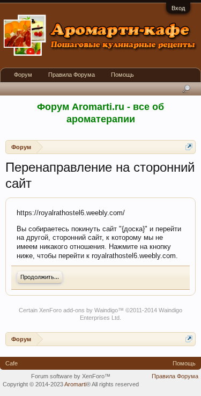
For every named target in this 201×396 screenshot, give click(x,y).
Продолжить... (39, 277)
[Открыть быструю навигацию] (188, 146)
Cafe (11, 363)
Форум (23, 74)
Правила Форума (71, 74)
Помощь (122, 74)
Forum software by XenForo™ (70, 376)
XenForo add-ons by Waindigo (78, 310)
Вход (178, 8)
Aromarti (75, 384)
